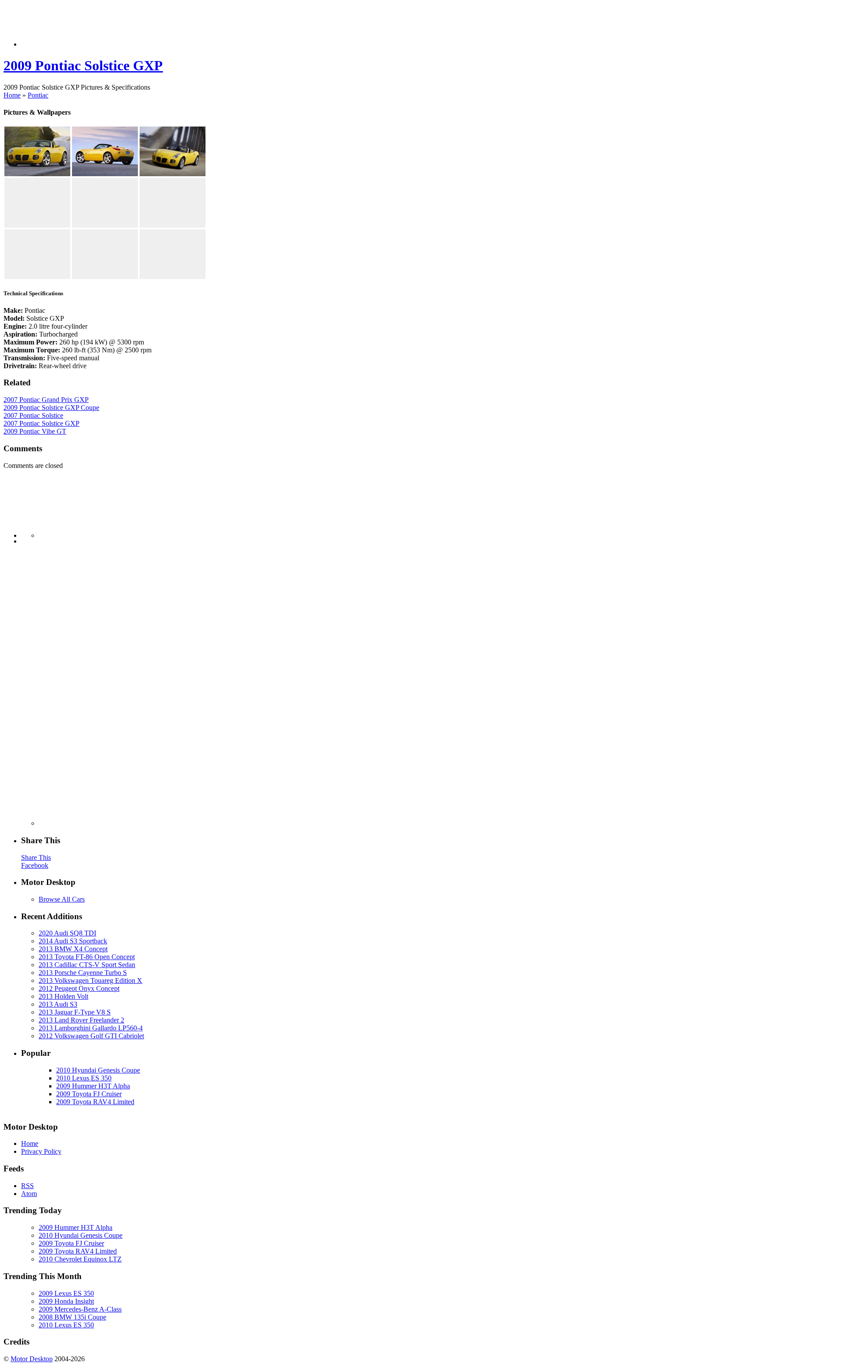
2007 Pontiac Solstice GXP (41, 423)
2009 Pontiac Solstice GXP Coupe (51, 407)
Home (12, 95)
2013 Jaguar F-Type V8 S (75, 1012)
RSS (27, 1185)
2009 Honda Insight (66, 1301)
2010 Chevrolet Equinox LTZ (80, 1259)
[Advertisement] (181, 27)
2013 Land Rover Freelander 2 (81, 1020)
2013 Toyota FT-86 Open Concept (87, 956)
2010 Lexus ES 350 (84, 1078)
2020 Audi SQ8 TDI (67, 933)
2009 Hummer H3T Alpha (93, 1086)
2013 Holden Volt (63, 996)
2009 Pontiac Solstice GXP (83, 65)
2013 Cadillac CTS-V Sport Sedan (87, 964)
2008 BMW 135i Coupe (72, 1317)
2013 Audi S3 (58, 1004)
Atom (29, 1193)
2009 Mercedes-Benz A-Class (80, 1309)
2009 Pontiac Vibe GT (35, 431)
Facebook (34, 865)
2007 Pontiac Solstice (33, 415)
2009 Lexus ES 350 (66, 1293)
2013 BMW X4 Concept (73, 949)
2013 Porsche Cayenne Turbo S (83, 972)
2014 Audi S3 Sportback (73, 941)
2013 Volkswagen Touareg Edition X (90, 980)
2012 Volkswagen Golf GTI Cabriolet (91, 1036)
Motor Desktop (32, 1359)
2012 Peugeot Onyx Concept (79, 988)
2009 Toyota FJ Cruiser (89, 1094)
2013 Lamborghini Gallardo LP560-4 (91, 1028)
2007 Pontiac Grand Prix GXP (46, 399)
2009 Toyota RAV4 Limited (95, 1101)
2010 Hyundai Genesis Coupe (98, 1070)
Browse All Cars (62, 899)
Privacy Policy (41, 1151)
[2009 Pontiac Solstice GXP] (37, 174)
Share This (36, 857)
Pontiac (38, 95)
